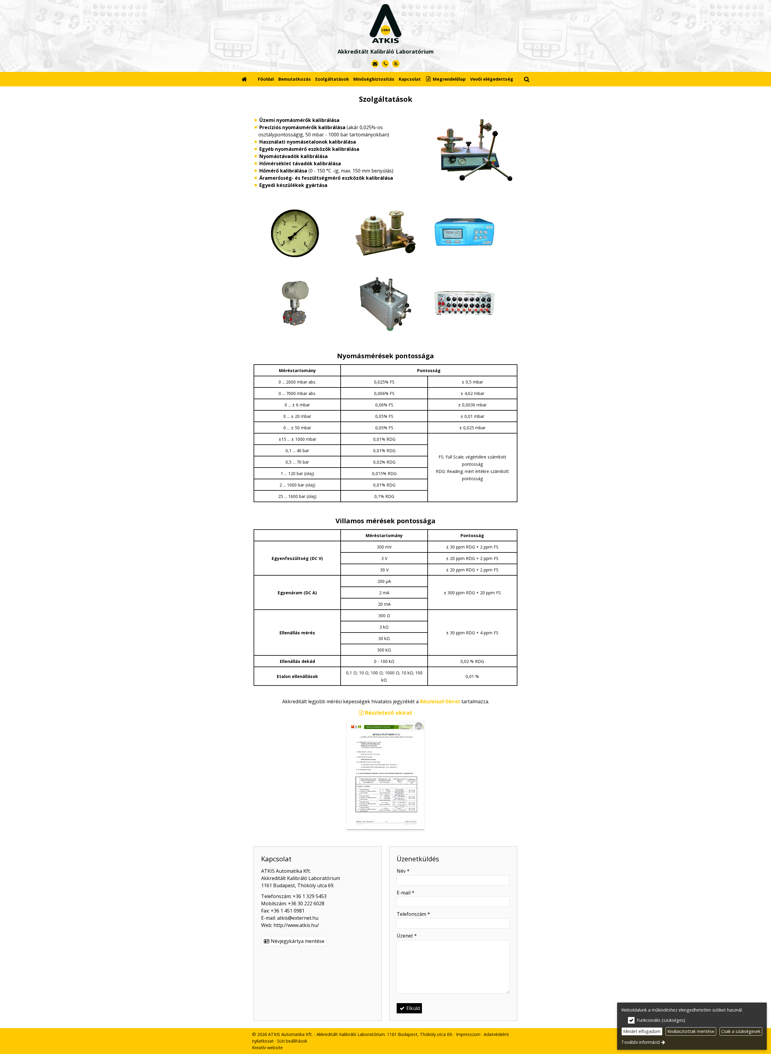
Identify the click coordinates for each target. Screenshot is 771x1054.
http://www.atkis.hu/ (296, 925)
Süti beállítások (292, 1041)
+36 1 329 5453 (309, 896)
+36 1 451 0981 (287, 910)
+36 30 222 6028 (306, 903)
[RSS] (396, 64)
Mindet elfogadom (641, 1031)
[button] (527, 79)
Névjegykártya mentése (297, 941)
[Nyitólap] (385, 21)
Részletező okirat (388, 712)
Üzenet (407, 935)
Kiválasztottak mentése (690, 1031)
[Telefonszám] (385, 64)
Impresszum (468, 1034)
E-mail (405, 892)
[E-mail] (375, 64)
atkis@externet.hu (297, 918)
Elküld (412, 1008)
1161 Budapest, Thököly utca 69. (297, 885)
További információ (640, 1042)
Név (403, 871)
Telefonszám (413, 914)
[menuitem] (244, 79)
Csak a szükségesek (740, 1031)
